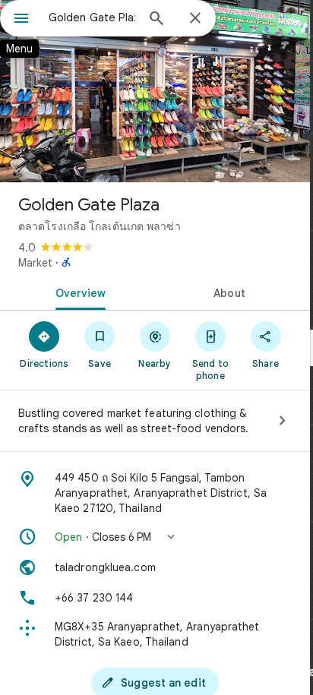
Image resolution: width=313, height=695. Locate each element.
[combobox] (92, 17)
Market (35, 263)
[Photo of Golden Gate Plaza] (155, 91)
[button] (155, 537)
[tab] (77, 291)
